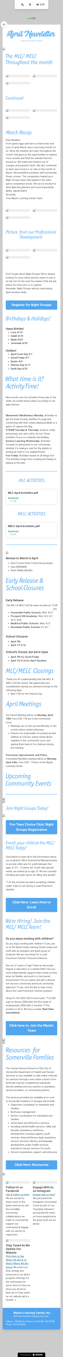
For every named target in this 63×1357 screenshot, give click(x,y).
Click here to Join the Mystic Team (31, 1028)
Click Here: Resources (31, 1165)
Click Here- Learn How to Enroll (31, 904)
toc (4, 25)
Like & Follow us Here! (17, 1194)
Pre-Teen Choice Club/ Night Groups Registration (32, 827)
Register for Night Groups (31, 305)
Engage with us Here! (44, 1194)
